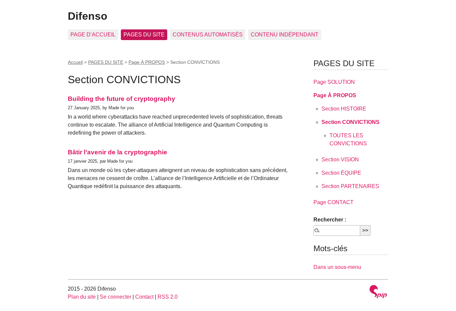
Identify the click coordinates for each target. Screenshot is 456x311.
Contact (144, 297)
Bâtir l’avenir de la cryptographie (117, 152)
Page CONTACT (333, 202)
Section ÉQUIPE (341, 173)
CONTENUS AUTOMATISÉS (208, 34)
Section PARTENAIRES (350, 186)
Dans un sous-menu (337, 267)
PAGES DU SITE (144, 34)
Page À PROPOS (147, 62)
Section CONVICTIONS (350, 122)
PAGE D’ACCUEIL (93, 34)
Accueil (75, 62)
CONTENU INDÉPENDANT (284, 34)
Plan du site (82, 297)
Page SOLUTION (334, 82)
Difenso (87, 16)
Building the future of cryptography (121, 98)
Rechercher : (329, 219)
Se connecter (115, 297)
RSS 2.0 (168, 297)
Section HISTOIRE (343, 109)
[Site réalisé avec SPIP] (378, 292)
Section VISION (340, 159)
